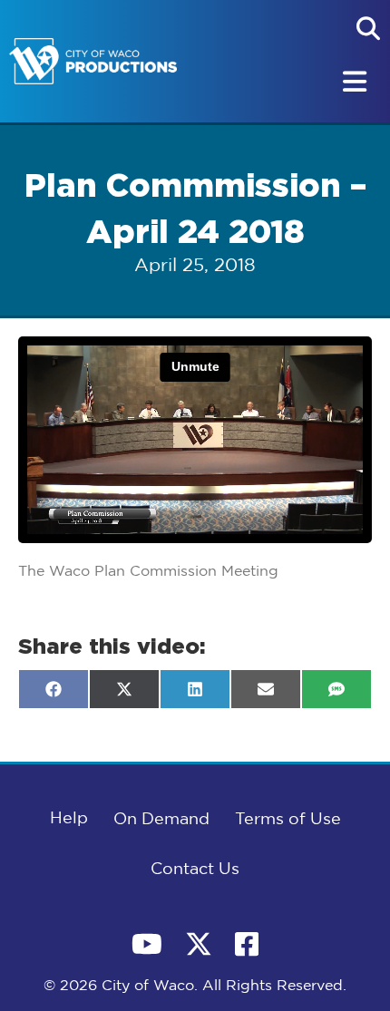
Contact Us (195, 869)
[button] (368, 28)
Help (69, 819)
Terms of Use (288, 819)
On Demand (161, 819)
